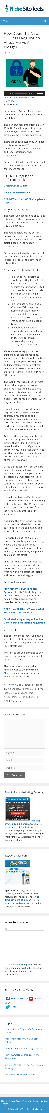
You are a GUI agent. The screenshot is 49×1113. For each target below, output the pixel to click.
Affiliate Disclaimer (31, 1101)
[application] (24, 93)
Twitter (14, 1006)
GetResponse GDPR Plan (17, 192)
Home (4, 1101)
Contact (44, 1101)
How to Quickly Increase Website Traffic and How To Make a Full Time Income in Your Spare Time (23, 688)
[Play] (7, 93)
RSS (18, 104)
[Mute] (35, 93)
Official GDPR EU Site (16, 185)
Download (9, 100)
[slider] (40, 93)
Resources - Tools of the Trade (20, 1074)
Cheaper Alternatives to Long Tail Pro (23, 1048)
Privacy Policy (15, 1101)
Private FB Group (19, 998)
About (5, 1103)
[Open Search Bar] (45, 21)
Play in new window (24, 97)
